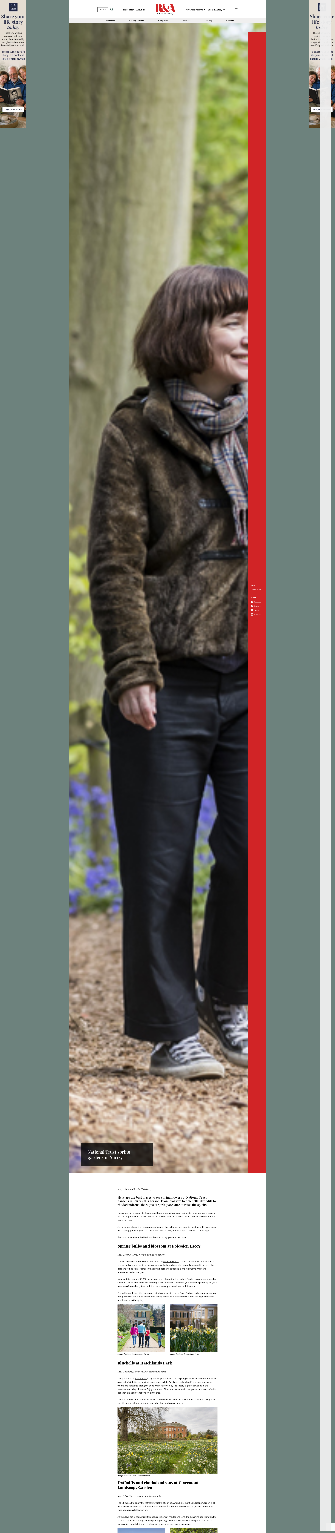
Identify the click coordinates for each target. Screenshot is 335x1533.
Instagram (258, 606)
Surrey (209, 20)
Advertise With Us (194, 9)
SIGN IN (103, 9)
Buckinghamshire (136, 20)
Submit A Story (215, 9)
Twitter (257, 610)
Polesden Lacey (171, 1261)
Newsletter (128, 9)
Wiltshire (230, 20)
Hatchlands (141, 1378)
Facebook (258, 602)
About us (140, 9)
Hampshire (163, 20)
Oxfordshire (187, 20)
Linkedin (257, 614)
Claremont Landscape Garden (194, 1502)
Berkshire (110, 20)
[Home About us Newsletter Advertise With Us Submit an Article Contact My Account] (236, 9)
